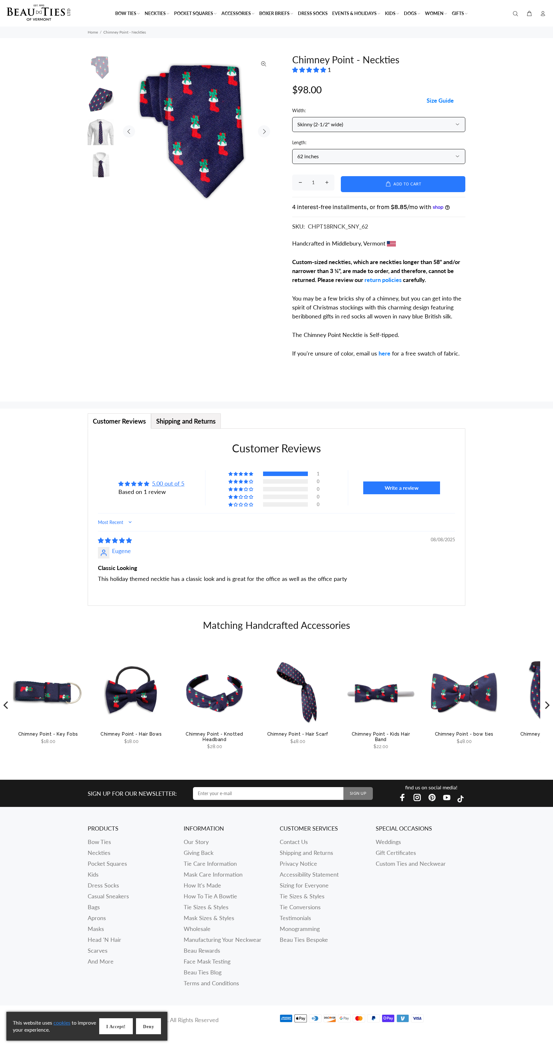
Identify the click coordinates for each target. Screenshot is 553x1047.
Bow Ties (99, 841)
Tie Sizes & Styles (206, 906)
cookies (61, 1023)
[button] (310, 69)
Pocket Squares (107, 863)
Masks (96, 928)
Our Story (196, 841)
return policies (383, 279)
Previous (129, 131)
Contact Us (294, 841)
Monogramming (300, 928)
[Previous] (6, 705)
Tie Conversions (300, 906)
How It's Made (202, 885)
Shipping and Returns (306, 852)
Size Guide (440, 100)
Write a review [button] (402, 488)
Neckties (99, 852)
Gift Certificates (396, 852)
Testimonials (295, 917)
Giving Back (198, 852)
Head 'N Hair (104, 939)
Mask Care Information (213, 874)
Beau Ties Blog (202, 972)
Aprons (97, 917)
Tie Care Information (210, 863)
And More (101, 961)
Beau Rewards (202, 950)
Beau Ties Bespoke (304, 939)
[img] (115, 540)
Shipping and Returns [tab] (186, 421)
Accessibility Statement (309, 874)
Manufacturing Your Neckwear (222, 939)
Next (264, 131)
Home (93, 32)
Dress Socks (103, 885)
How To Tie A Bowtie (210, 896)
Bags (94, 906)
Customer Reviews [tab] (119, 421)
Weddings (388, 841)
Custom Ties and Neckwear (411, 863)
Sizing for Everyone (304, 885)
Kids (93, 874)
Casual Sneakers (108, 896)
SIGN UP (358, 793)
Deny (148, 1026)
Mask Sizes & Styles (209, 917)
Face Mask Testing (207, 961)
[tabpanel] (276, 517)
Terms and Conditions (211, 983)
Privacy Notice (298, 863)
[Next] (546, 705)
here (384, 353)
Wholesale (197, 928)
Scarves (98, 950)
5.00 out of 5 (168, 483)
